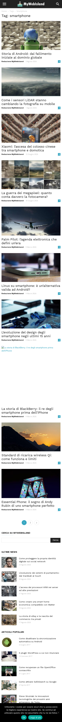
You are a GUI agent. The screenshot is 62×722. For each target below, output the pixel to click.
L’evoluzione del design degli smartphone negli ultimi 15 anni (26, 334)
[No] (58, 712)
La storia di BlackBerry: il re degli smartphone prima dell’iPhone (27, 410)
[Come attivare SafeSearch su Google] (9, 685)
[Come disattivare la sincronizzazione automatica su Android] (7, 642)
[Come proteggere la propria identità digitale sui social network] (9, 562)
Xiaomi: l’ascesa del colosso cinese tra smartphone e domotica (28, 148)
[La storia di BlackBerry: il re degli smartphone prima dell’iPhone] (31, 375)
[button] (58, 4)
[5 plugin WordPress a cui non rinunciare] (9, 656)
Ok (24, 717)
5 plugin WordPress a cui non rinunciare (39, 653)
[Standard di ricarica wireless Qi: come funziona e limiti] (31, 437)
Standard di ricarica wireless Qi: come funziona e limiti (27, 457)
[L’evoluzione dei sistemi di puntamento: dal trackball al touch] (9, 576)
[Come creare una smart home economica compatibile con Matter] (9, 605)
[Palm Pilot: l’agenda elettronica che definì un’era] (31, 221)
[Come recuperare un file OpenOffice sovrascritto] (9, 671)
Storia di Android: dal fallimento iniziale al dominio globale (26, 55)
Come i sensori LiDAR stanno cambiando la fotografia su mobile (28, 102)
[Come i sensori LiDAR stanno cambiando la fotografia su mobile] (31, 81)
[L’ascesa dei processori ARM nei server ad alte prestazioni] (9, 591)
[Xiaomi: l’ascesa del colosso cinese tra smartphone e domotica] (31, 128)
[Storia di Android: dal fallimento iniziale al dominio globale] (31, 35)
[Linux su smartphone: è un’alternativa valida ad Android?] (31, 267)
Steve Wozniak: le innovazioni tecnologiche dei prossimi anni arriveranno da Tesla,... (34, 699)
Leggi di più (35, 717)
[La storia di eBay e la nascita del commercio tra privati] (9, 620)
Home (4, 11)
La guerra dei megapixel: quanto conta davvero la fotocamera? (27, 195)
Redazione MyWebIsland (13, 61)
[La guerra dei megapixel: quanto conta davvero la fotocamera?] (31, 174)
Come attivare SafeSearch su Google (37, 682)
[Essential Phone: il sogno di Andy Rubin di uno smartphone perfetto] (31, 483)
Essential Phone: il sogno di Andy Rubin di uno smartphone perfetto (28, 504)
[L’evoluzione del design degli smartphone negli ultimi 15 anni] (31, 314)
